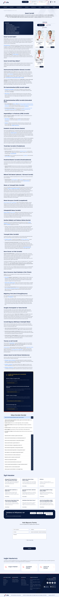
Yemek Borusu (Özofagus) (9, 89)
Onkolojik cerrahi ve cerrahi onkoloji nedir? (12, 466)
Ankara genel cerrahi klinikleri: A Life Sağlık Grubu (14, 469)
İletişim (54, 7)
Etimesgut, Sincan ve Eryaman (10, 360)
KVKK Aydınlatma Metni (25, 584)
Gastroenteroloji (10, 74)
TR (45, 1)
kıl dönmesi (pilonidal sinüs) (25, 109)
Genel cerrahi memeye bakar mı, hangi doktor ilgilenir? (14, 440)
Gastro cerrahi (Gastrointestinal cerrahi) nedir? (13, 461)
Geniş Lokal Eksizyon (27, 247)
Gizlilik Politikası (23, 583)
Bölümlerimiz (33, 7)
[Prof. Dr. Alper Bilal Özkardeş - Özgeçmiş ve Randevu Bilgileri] (39, 55)
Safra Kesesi (7, 118)
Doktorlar (26, 7)
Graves (25, 151)
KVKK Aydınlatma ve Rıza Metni (16, 595)
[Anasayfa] (5, 2)
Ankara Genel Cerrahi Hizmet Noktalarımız (12, 33)
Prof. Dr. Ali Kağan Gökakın (50, 43)
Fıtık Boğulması (10, 296)
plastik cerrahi (12, 212)
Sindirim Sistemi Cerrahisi (19, 77)
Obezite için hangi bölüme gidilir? (11, 459)
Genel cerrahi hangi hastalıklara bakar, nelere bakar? (14, 417)
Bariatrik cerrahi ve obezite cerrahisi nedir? (12, 457)
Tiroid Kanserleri (13, 153)
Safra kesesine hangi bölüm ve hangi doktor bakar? (14, 447)
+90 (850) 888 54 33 (51, 579)
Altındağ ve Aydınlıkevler (9, 367)
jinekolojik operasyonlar (15, 288)
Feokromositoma (26, 180)
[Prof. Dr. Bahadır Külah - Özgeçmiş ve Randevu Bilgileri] (39, 35)
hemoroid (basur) (27, 108)
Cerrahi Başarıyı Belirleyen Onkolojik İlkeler (12, 32)
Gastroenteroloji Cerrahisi (10, 77)
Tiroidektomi (25, 155)
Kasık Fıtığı (6, 277)
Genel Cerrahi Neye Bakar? (10, 25)
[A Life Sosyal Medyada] (55, 583)
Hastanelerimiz (5, 580)
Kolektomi (26, 106)
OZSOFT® (53, 595)
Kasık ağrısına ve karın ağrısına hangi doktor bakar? (14, 452)
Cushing (21, 179)
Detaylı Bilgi (37, 66)
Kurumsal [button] (11, 7)
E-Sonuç (41, 1)
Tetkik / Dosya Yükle (30, 540)
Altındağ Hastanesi (15, 581)
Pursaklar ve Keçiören (8, 364)
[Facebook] (51, 2)
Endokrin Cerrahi (13, 132)
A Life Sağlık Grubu (34, 595)
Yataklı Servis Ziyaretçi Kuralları (35, 584)
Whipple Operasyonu (15, 125)
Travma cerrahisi (6, 347)
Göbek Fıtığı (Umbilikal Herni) (10, 282)
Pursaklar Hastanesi (15, 580)
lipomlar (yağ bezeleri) (25, 239)
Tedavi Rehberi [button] (46, 7)
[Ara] (46, 4)
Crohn (32, 103)
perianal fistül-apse (13, 109)
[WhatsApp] (49, 2)
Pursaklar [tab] (45, 27)
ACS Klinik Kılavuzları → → (11, 382)
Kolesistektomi (7, 119)
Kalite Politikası (23, 580)
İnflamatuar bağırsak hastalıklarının (24, 103)
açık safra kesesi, (8, 288)
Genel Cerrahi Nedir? (9, 24)
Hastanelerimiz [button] (19, 7)
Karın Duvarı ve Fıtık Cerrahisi (10, 30)
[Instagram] (53, 2)
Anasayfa (5, 7)
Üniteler (40, 7)
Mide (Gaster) (7, 93)
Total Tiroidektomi (8, 156)
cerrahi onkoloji (15, 54)
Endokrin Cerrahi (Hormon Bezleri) (11, 28)
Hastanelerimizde (7, 45)
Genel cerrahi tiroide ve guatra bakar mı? (12, 442)
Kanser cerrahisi (6, 212)
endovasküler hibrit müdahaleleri (17, 349)
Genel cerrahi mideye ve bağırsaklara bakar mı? (13, 445)
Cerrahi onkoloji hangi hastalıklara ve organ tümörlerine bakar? (16, 464)
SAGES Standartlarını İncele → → (12, 391)
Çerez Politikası (23, 582)
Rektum (17, 103)
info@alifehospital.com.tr (52, 580)
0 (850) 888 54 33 (34, 1)
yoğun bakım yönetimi (29, 347)
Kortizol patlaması (15, 179)
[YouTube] (55, 2)
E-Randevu (26, 1)
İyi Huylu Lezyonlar (8, 239)
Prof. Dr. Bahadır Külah (39, 43)
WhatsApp (40, 513)
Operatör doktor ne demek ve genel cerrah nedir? (14, 435)
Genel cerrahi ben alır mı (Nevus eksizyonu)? (13, 454)
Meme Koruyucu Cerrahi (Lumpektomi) (10, 202)
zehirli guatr (22, 151)
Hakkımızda (23, 579)
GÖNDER (29, 548)
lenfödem (8, 224)
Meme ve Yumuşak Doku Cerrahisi (11, 29)
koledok (19, 119)
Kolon (14, 103)
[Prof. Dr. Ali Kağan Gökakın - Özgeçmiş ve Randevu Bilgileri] (50, 35)
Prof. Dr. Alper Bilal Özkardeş (39, 62)
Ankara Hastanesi (15, 579)
